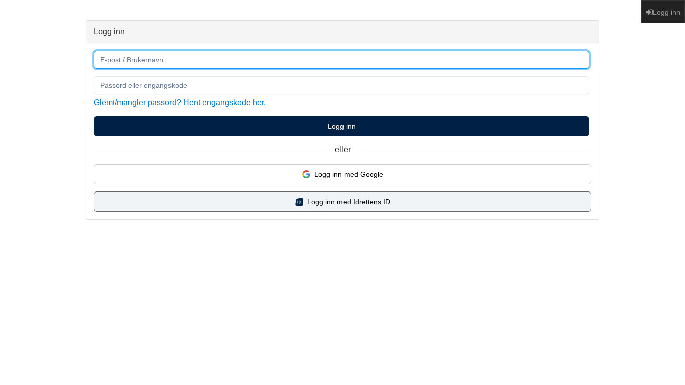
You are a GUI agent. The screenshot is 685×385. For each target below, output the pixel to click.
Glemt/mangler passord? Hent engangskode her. (180, 102)
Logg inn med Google (348, 174)
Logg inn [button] (666, 12)
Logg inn (342, 126)
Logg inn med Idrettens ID (348, 202)
